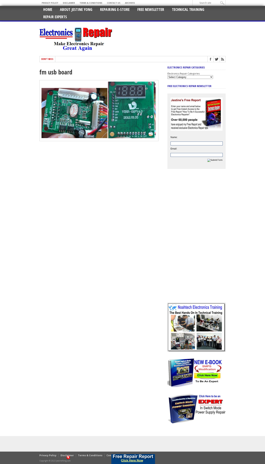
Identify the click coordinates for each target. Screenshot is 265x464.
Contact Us (113, 3)
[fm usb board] (98, 140)
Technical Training (188, 9)
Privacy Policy (50, 3)
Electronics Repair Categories (183, 73)
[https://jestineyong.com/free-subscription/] (133, 459)
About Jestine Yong (76, 9)
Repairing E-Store (115, 9)
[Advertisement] (196, 239)
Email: (174, 148)
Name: (174, 137)
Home (47, 9)
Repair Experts (55, 16)
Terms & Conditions (91, 3)
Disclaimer (69, 3)
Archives (130, 3)
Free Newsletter (150, 9)
